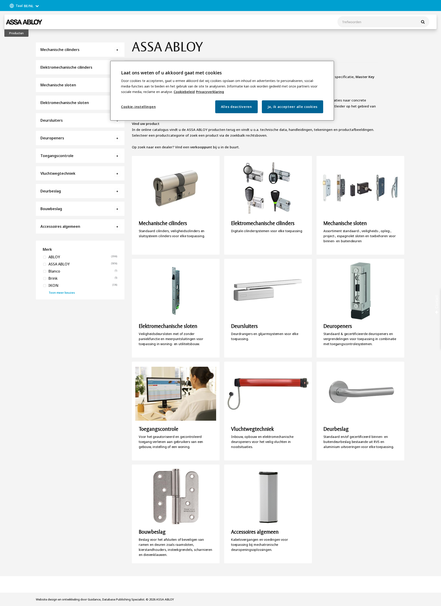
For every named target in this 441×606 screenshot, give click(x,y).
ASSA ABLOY (59, 264)
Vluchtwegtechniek (57, 173)
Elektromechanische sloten (64, 102)
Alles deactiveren (236, 106)
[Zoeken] (422, 21)
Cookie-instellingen (138, 106)
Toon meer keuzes (62, 293)
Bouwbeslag (51, 208)
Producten (16, 33)
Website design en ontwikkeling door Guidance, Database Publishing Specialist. (90, 599)
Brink (53, 278)
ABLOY (54, 256)
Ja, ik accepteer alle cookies (292, 106)
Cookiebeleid (184, 92)
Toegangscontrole (57, 155)
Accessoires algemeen (60, 226)
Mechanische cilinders (59, 49)
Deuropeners (52, 138)
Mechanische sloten (58, 84)
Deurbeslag (50, 191)
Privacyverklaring (210, 92)
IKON (53, 285)
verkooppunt (201, 147)
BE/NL (29, 5)
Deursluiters (51, 120)
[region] (222, 91)
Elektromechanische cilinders (66, 67)
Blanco (54, 271)
